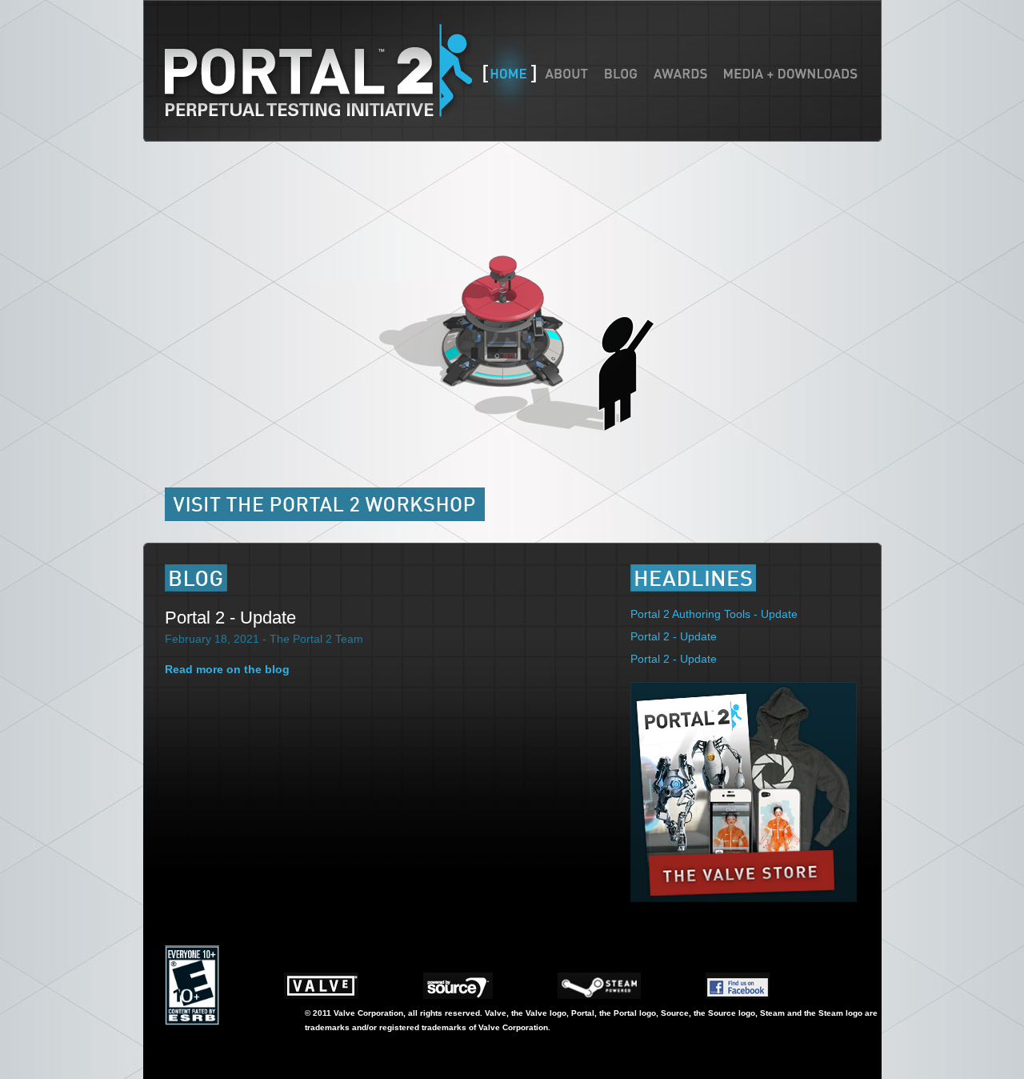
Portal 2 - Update (230, 618)
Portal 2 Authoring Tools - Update (714, 614)
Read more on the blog (227, 669)
